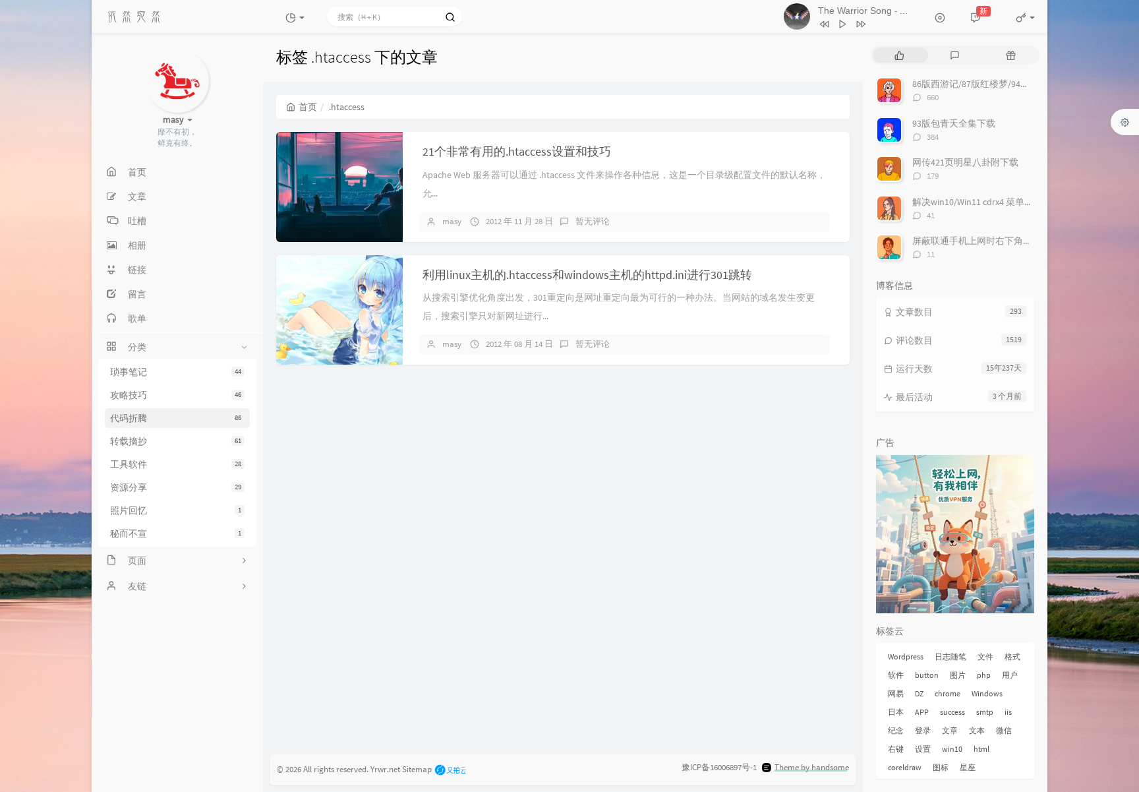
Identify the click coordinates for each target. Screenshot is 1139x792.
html (981, 749)
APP (922, 712)
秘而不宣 (175, 533)
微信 (1004, 730)
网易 (896, 693)
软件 (896, 675)
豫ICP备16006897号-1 (719, 767)
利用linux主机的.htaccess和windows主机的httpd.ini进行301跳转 (587, 274)
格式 (1012, 656)
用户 (1010, 675)
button (927, 675)
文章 (950, 730)
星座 (968, 767)
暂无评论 (592, 221)
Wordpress (905, 656)
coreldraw (904, 767)
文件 (985, 656)
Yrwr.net (385, 768)
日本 (896, 712)
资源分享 (175, 487)
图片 (958, 675)
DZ (919, 693)
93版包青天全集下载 (953, 123)
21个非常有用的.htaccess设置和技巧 (517, 151)
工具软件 (175, 464)
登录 (923, 730)
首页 (308, 107)
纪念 (896, 730)
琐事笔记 (175, 372)
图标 (941, 767)
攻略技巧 (175, 395)
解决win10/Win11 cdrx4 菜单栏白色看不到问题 (1005, 202)
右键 (896, 749)
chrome (947, 693)
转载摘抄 (175, 441)
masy (451, 221)
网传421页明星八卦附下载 (965, 162)
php (984, 675)
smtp (984, 712)
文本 (977, 730)
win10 (952, 749)
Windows (987, 693)
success (952, 712)
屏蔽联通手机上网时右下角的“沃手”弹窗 (994, 241)
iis (1008, 712)
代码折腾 (175, 418)
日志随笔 (950, 656)
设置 (923, 749)
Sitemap (417, 768)
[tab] (899, 55)
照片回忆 (175, 510)
